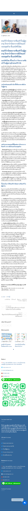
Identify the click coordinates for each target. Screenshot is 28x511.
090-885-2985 (7, 288)
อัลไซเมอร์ (13, 299)
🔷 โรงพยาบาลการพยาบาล (7, 443)
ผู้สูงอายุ (19, 299)
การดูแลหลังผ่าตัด (5, 125)
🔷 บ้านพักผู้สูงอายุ (5, 449)
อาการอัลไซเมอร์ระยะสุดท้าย (10, 71)
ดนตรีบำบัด (24, 299)
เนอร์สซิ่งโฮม (16, 56)
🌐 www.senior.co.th (6, 367)
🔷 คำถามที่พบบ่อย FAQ (6, 455)
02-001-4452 (21, 288)
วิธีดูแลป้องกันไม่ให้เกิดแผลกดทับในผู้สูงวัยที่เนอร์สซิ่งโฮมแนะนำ (12, 315)
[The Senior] (14, 6)
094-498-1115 (14, 288)
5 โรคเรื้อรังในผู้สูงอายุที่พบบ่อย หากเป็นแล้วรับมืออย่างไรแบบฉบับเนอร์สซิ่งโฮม (15, 308)
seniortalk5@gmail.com (8, 370)
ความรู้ (8, 296)
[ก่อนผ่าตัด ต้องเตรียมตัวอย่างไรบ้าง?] (19, 336)
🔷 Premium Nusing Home (7, 452)
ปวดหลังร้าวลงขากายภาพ (14, 125)
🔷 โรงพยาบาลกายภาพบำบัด (7, 446)
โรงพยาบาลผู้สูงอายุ (22, 300)
